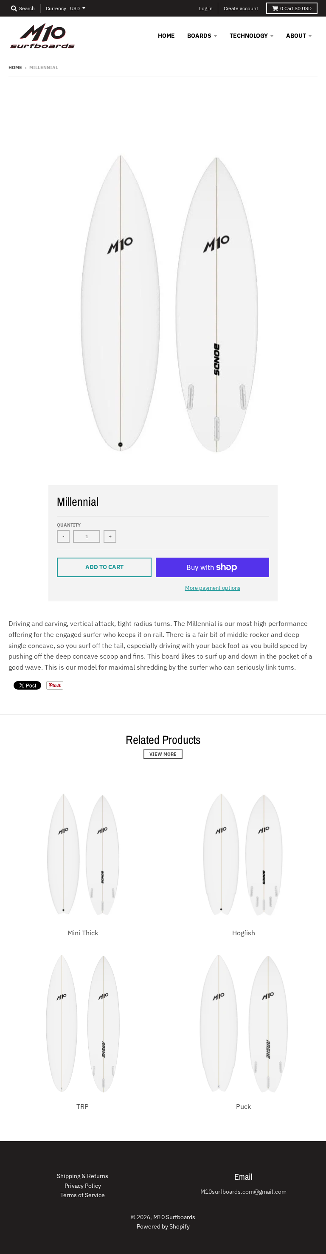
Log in (206, 8)
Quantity (69, 525)
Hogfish (243, 933)
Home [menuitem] (166, 35)
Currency (56, 8)
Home (15, 67)
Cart (296, 8)
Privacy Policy (83, 1185)
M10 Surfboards (174, 1217)
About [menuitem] (296, 35)
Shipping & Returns (82, 1176)
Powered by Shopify (163, 1226)
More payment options (212, 588)
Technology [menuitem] (249, 35)
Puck (243, 1106)
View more (163, 754)
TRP (82, 1106)
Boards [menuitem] (199, 35)
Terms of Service (82, 1195)
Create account (241, 8)
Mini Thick (82, 933)
